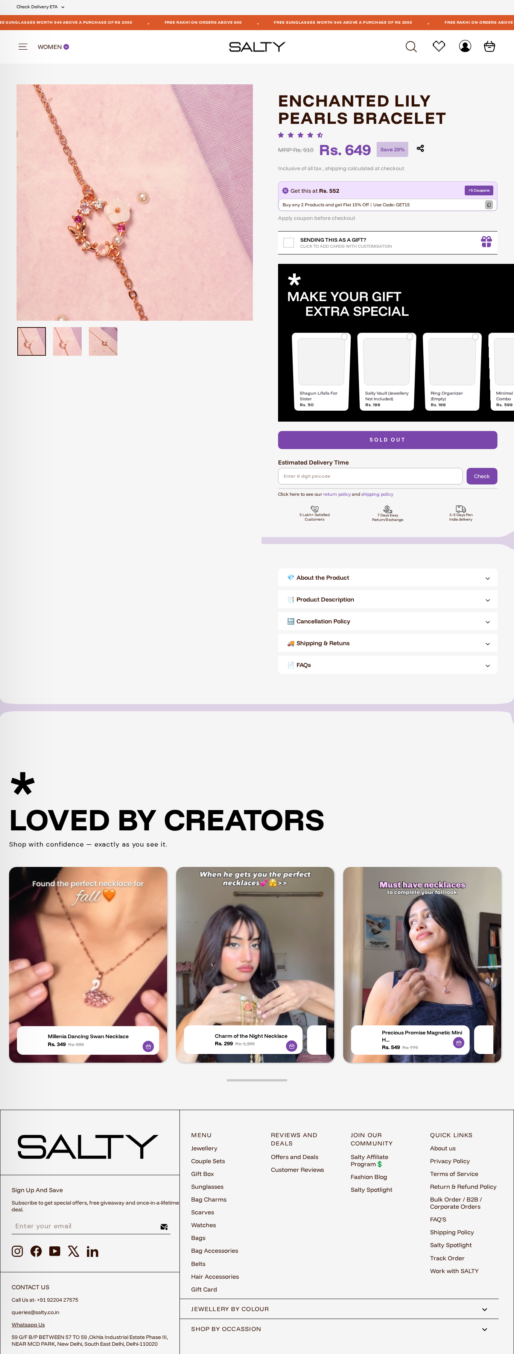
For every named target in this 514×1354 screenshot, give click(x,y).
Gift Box (202, 1173)
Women (50, 46)
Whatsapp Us (28, 1324)
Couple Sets (208, 1161)
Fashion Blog (369, 1176)
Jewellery (204, 1148)
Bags (198, 1237)
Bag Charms (209, 1199)
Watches (203, 1225)
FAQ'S (438, 1219)
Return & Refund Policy (463, 1186)
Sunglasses (207, 1186)
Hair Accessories (215, 1276)
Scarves (202, 1212)
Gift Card (204, 1289)
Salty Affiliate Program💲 (369, 1160)
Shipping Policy (452, 1232)
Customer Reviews (297, 1169)
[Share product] (420, 148)
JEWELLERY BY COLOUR (230, 1309)
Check (482, 476)
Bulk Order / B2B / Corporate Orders (456, 1203)
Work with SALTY (454, 1271)
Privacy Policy (450, 1161)
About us (443, 1148)
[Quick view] (148, 1046)
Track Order (447, 1258)
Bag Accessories (214, 1250)
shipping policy (377, 494)
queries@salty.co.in (35, 1312)
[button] (302, 135)
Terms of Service (454, 1173)
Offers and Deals (294, 1157)
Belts (198, 1263)
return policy (337, 494)
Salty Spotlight (371, 1189)
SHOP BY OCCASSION (226, 1329)
